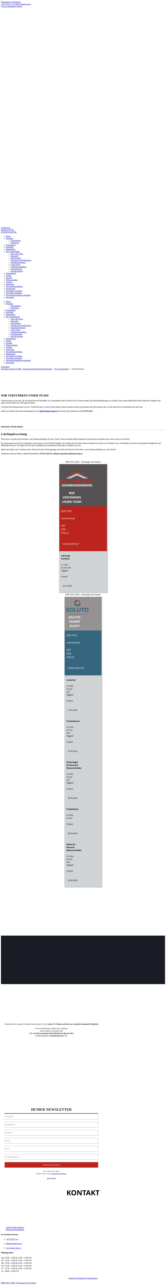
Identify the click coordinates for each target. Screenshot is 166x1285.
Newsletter (10, 297)
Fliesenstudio (16, 258)
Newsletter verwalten (14, 291)
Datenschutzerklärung (59, 1174)
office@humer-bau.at (23, 4)
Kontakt (9, 278)
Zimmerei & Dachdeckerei (21, 260)
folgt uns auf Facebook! (15, 1230)
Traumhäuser (16, 241)
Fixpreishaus (11, 245)
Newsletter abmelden (14, 293)
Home (8, 236)
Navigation (5, 367)
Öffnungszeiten (12, 280)
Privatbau (9, 238)
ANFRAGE (5, 228)
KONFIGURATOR (9, 232)
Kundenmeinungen (18, 262)
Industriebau (10, 249)
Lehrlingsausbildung (18, 267)
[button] (83, 528)
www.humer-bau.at (13, 1248)
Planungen (15, 243)
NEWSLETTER (7, 230)
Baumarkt (14, 256)
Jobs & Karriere (17, 271)
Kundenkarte (11, 273)
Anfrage (9, 282)
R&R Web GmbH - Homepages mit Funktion (18, 1283)
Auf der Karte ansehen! (15, 1227)
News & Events (17, 254)
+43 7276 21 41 (7, 4)
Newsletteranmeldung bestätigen (18, 295)
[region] (83, 380)
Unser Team (15, 265)
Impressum (16, 2)
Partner (8, 276)
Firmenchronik (16, 269)
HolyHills (9, 247)
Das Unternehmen (13, 252)
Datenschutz (6, 2)
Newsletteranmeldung (14, 286)
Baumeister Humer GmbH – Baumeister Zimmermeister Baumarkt (26, 369)
